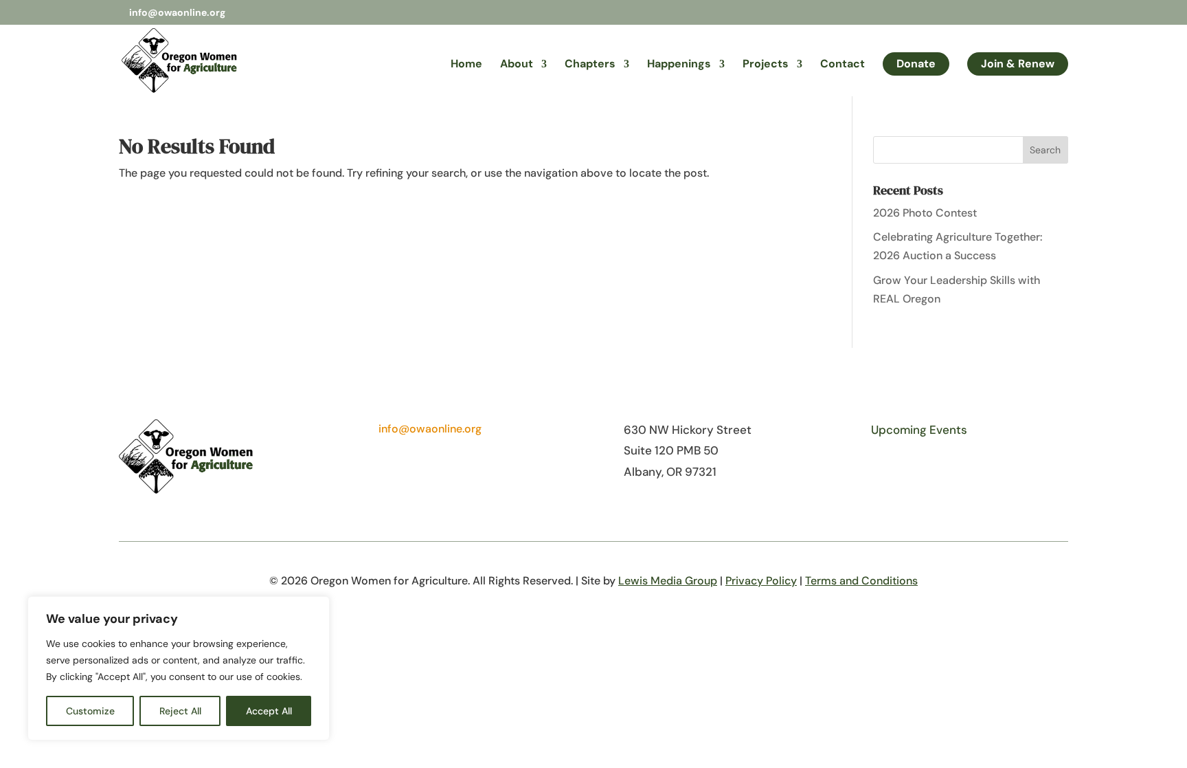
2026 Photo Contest (925, 213)
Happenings (679, 65)
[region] (178, 668)
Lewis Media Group (667, 580)
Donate (916, 63)
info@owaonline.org (430, 428)
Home (466, 65)
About (516, 65)
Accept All (269, 711)
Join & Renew (1017, 63)
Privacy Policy (761, 580)
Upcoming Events (919, 429)
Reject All (180, 711)
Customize (90, 711)
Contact (842, 65)
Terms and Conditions (861, 580)
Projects (766, 65)
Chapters (590, 65)
